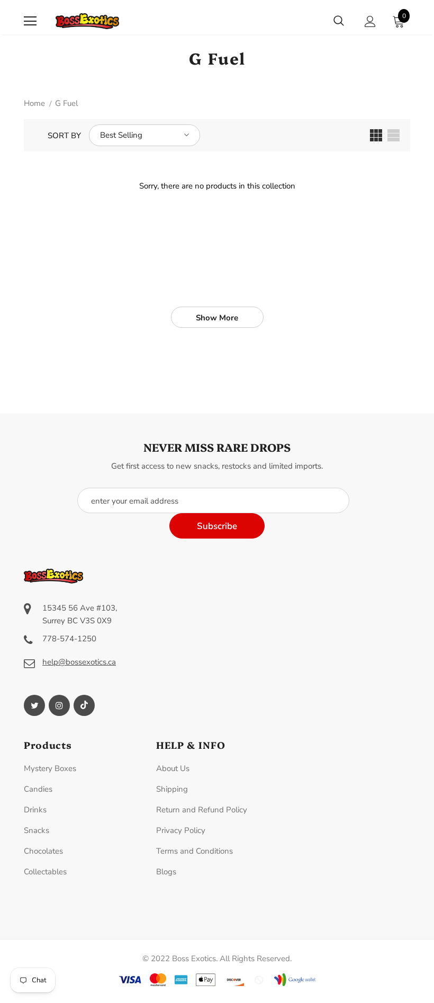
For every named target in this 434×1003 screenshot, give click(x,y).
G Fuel (66, 103)
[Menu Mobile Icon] (30, 21)
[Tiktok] (84, 705)
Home (34, 103)
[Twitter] (34, 705)
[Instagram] (59, 705)
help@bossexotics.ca (79, 662)
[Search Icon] (338, 21)
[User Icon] (370, 21)
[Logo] (87, 21)
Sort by (64, 135)
